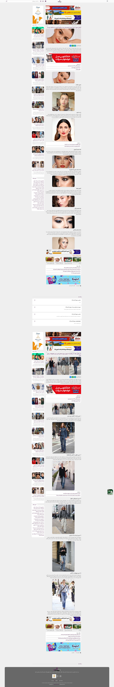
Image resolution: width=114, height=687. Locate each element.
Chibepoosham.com (56, 684)
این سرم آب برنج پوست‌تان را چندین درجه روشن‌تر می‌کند (72, 267)
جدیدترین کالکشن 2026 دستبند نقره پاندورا (74, 65)
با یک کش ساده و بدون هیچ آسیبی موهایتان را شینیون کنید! (71, 271)
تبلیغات (56, 680)
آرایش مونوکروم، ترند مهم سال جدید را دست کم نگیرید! (72, 144)
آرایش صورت (78, 285)
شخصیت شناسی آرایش (72, 285)
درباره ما (52, 680)
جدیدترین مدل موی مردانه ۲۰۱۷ (75, 273)
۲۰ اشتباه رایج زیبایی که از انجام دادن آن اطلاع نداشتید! (72, 146)
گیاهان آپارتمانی (78, 69)
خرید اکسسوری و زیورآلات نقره (76, 67)
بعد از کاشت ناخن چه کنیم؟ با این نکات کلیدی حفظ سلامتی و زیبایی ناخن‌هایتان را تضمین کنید (66, 269)
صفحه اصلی (61, 680)
